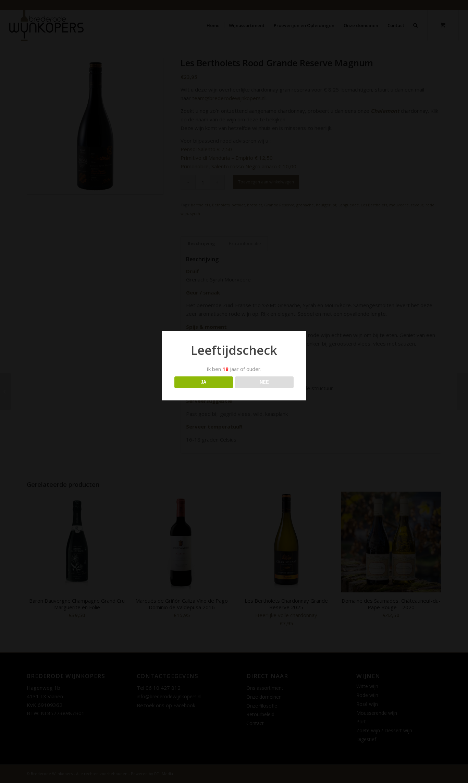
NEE (264, 382)
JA (203, 382)
